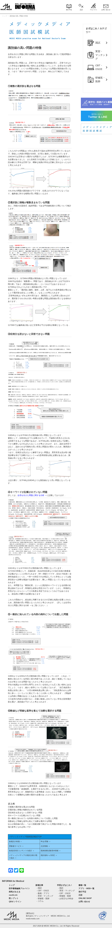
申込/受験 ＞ (46, 841)
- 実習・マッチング (45, 896)
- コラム (40, 901)
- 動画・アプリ (43, 893)
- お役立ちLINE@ (65, 898)
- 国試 (39, 888)
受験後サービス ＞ (16, 846)
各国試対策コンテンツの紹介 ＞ (21, 851)
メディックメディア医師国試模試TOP (25, 837)
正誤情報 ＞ (45, 846)
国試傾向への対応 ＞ (49, 855)
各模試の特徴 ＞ (16, 841)
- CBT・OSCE (43, 890)
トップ (4, 16)
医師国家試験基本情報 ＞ (51, 851)
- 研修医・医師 (43, 898)
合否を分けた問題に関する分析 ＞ (32, 495)
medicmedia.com (32, 919)
